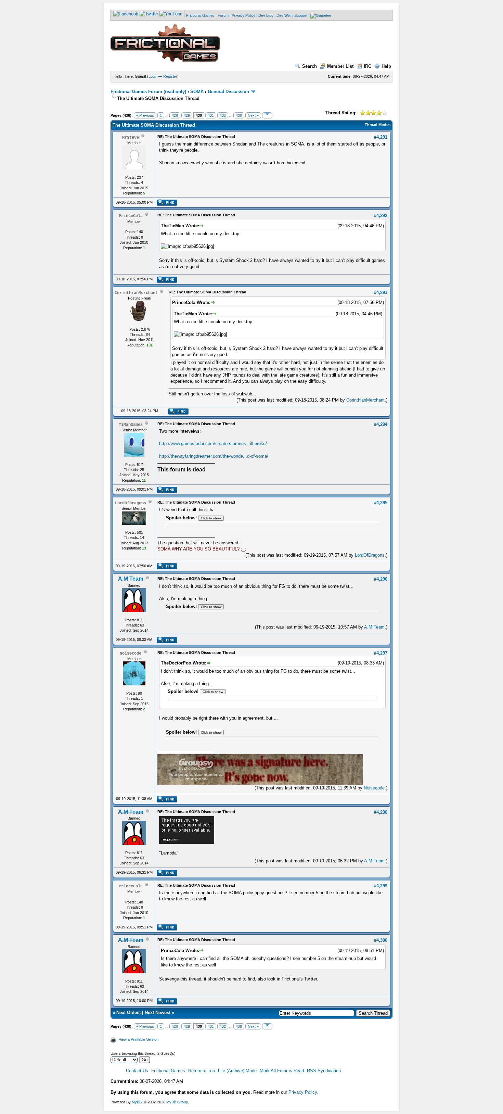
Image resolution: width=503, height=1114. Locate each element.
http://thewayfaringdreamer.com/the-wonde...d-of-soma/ (213, 456)
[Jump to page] (267, 115)
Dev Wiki (283, 15)
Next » (253, 115)
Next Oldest (128, 1012)
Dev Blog (265, 15)
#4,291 (380, 137)
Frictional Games (200, 15)
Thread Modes (377, 125)
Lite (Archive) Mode (237, 1070)
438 (239, 115)
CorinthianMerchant (365, 400)
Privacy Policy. (303, 1092)
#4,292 (380, 215)
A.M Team (374, 627)
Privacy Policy (243, 15)
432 (223, 115)
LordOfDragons (370, 555)
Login (153, 76)
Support (300, 15)
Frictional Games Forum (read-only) (148, 91)
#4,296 (380, 579)
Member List (340, 66)
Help (386, 66)
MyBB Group (177, 1102)
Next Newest (157, 1012)
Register (170, 76)
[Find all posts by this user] (166, 204)
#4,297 (380, 653)
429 (187, 115)
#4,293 (380, 292)
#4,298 (380, 812)
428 (175, 115)
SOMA (197, 91)
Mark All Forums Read (282, 1070)
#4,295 (380, 502)
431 (211, 115)
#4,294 (380, 424)
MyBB (137, 1102)
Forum (223, 15)
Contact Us (137, 1070)
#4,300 (380, 940)
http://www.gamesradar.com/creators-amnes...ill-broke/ (213, 443)
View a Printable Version (138, 1039)
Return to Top (201, 1070)
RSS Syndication (324, 1070)
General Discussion (228, 91)
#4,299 (380, 885)
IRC (367, 66)
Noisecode (374, 787)
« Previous (145, 115)
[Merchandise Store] (320, 15)
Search (309, 66)
